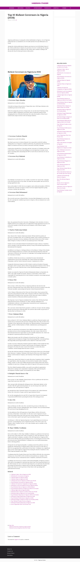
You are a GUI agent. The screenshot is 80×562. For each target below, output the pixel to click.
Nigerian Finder (40, 3)
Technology (47, 8)
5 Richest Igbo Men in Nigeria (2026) (20, 490)
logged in (16, 539)
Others (64, 8)
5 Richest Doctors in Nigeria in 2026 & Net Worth (23, 480)
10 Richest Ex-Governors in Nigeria (20, 476)
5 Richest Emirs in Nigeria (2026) (19, 477)
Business (11, 8)
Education (20, 8)
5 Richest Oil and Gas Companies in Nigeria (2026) (24, 483)
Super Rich (11, 525)
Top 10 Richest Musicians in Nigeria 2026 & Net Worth (25, 494)
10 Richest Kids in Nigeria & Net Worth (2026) (22, 493)
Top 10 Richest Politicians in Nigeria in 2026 (22, 498)
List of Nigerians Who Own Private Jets (21, 504)
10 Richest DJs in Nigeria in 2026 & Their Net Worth (24, 491)
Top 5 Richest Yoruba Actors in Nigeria (21, 501)
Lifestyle (56, 8)
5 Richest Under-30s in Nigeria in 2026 (21, 474)
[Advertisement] (29, 31)
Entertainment (38, 8)
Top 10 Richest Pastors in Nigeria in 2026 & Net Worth (24, 488)
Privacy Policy (10, 553)
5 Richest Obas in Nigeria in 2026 (19, 479)
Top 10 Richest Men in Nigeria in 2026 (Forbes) (22, 487)
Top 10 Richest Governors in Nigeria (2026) (22, 482)
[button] (70, 8)
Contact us (10, 551)
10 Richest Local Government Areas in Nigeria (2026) (24, 485)
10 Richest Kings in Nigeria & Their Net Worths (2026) (24, 499)
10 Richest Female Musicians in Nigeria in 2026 (23, 502)
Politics (28, 8)
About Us (9, 549)
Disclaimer (10, 555)
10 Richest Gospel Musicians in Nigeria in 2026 (23, 496)
